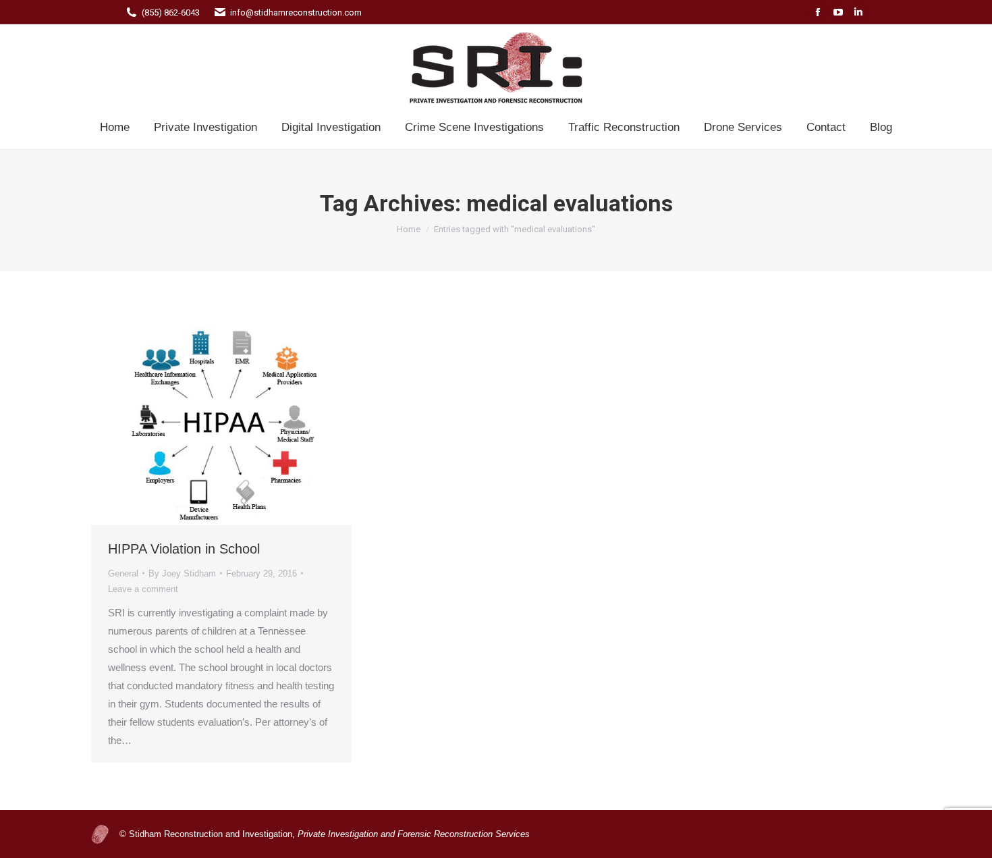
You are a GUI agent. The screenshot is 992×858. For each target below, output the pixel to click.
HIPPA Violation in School (184, 548)
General (123, 573)
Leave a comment (143, 589)
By (182, 573)
